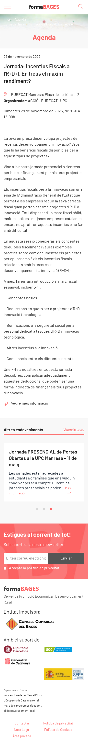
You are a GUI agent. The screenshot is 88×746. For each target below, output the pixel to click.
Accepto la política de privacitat (34, 568)
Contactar (21, 723)
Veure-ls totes (74, 429)
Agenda (20, 19)
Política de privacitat (58, 723)
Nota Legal (22, 730)
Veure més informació (29, 403)
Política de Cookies (58, 730)
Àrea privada (22, 736)
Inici (7, 19)
